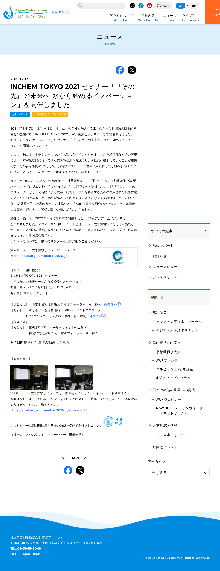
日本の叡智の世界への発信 (50, 114)
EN (194, 6)
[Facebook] (141, 5)
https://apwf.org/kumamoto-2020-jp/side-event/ (48, 410)
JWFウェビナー (168, 399)
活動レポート (20, 114)
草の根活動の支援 (167, 342)
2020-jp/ (62, 256)
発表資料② (97, 316)
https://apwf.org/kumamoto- (32, 256)
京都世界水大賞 (168, 352)
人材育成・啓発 (165, 425)
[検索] (80, 6)
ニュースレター (165, 266)
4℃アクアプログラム (173, 378)
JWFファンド (167, 360)
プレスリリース (165, 277)
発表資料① (112, 304)
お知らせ (160, 256)
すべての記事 (161, 231)
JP (181, 6)
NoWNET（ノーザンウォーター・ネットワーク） (179, 410)
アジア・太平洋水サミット (177, 330)
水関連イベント (165, 447)
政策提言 (160, 312)
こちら (64, 342)
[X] (132, 5)
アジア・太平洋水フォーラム (179, 321)
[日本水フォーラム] (26, 12)
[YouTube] (149, 5)
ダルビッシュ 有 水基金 (174, 369)
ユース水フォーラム (172, 435)
